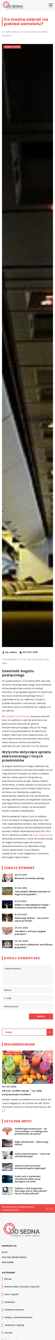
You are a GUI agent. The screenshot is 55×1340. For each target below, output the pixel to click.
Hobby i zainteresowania (18, 1317)
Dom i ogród (11, 1294)
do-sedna (11, 652)
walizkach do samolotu (17, 716)
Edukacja (9, 1302)
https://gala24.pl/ (42, 835)
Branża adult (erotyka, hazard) (22, 1286)
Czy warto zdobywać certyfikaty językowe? (34, 946)
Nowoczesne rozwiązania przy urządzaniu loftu (18, 1208)
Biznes (7, 1278)
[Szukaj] (50, 1032)
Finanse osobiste (14, 1309)
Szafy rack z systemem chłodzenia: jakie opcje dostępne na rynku (28, 1179)
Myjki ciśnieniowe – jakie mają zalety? (31, 1143)
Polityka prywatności (14, 1257)
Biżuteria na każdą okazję (29, 878)
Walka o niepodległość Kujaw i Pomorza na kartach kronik (32, 906)
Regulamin (7, 1262)
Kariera (8, 1332)
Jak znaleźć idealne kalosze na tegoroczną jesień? (32, 893)
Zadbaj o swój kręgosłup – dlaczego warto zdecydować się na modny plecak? (31, 1191)
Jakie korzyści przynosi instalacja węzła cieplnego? (30, 1167)
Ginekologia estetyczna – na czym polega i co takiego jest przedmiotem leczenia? (31, 1131)
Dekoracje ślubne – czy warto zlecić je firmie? (32, 919)
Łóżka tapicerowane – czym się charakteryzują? (32, 1155)
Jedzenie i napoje (14, 1325)
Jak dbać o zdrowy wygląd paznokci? (30, 933)
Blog (5, 1252)
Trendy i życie (12, 47)
